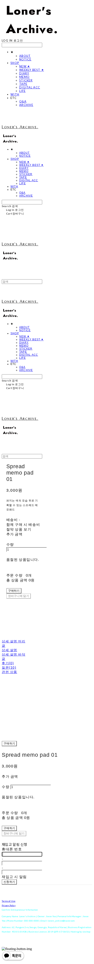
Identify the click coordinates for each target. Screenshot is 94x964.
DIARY (24, 73)
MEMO (24, 77)
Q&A (22, 101)
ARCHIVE (26, 105)
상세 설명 (9, 650)
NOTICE (25, 59)
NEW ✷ (24, 66)
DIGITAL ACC (29, 87)
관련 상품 (9, 672)
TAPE (23, 84)
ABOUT (25, 56)
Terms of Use (8, 901)
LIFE (22, 91)
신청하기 (9, 881)
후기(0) (8, 663)
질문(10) (9, 667)
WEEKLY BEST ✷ (31, 70)
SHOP (14, 63)
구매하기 (9, 743)
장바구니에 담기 (13, 833)
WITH (14, 94)
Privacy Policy (9, 905)
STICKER (26, 80)
